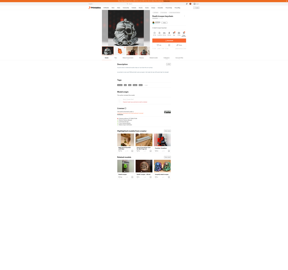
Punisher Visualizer (161, 148)
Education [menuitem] (160, 7)
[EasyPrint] (187, 4)
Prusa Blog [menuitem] (177, 7)
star (125, 85)
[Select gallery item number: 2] (126, 171)
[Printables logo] (95, 7)
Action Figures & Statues (175, 12)
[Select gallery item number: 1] (124, 171)
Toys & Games (164, 12)
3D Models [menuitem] (106, 7)
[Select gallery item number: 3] (162, 171)
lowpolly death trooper (162, 174)
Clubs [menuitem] (118, 7)
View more (167, 131)
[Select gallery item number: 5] (146, 171)
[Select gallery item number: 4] (145, 171)
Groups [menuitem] (153, 7)
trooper (135, 85)
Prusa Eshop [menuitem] (169, 7)
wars (130, 85)
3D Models (156, 12)
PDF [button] (169, 64)
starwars (120, 85)
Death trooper (122, 174)
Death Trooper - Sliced (143, 174)
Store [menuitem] (113, 7)
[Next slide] (148, 50)
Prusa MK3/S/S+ (184, 36)
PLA (174, 35)
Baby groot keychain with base (124, 148)
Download (170, 40)
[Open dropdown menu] (184, 16)
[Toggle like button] (119, 151)
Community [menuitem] (126, 7)
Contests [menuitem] (134, 7)
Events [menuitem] (147, 7)
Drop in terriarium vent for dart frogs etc (143, 148)
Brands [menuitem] (140, 7)
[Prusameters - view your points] (190, 4)
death (140, 85)
